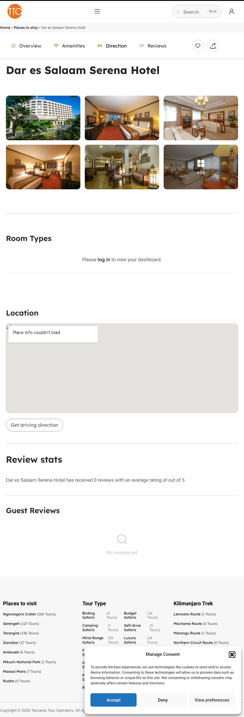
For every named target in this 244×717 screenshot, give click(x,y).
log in (104, 259)
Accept (114, 700)
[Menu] (97, 11)
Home (5, 27)
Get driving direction (34, 425)
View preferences (212, 700)
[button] (232, 655)
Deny (163, 700)
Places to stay (26, 27)
